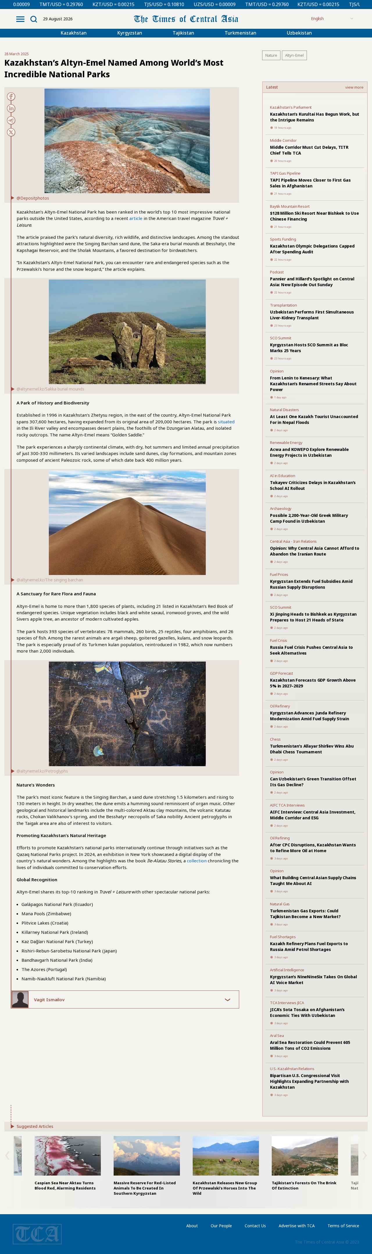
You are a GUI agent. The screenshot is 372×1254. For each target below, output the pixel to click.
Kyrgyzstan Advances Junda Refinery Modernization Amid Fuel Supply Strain (309, 715)
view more (354, 87)
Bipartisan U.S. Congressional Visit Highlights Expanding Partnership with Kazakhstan (309, 1081)
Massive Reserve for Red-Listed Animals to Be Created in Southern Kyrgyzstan (145, 1188)
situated (226, 421)
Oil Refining (280, 838)
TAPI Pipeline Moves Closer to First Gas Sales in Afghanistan (310, 183)
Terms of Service (343, 1225)
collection (197, 861)
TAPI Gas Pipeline (285, 173)
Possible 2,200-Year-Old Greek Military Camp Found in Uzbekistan (309, 518)
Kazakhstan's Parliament (291, 107)
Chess (275, 739)
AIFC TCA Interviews (287, 805)
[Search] (33, 19)
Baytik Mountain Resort (289, 206)
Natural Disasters (284, 409)
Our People (221, 1225)
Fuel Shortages (283, 936)
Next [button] (365, 1155)
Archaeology (280, 508)
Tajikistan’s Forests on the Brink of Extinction (304, 1185)
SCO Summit (280, 338)
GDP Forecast (281, 673)
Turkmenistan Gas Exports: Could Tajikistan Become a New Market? (305, 913)
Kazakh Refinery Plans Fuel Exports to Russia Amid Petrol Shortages (309, 946)
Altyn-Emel (294, 55)
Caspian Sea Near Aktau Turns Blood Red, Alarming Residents (65, 1185)
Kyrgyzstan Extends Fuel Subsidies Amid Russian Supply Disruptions (311, 584)
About (192, 1225)
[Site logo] (186, 18)
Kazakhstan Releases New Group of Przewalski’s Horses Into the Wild (225, 1188)
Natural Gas (280, 904)
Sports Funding (283, 239)
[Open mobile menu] (20, 19)
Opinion (277, 371)
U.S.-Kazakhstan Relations (292, 1068)
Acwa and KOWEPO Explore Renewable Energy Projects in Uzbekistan (309, 452)
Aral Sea (277, 1035)
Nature (271, 55)
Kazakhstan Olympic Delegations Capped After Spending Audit (312, 249)
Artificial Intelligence (287, 969)
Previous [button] (7, 1156)
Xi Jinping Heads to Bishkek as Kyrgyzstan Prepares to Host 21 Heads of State (313, 617)
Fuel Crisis (278, 640)
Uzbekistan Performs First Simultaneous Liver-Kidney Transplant (312, 314)
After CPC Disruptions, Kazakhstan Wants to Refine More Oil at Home (313, 847)
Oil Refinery (280, 706)
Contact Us (255, 1225)
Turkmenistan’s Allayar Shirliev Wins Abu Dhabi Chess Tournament (311, 749)
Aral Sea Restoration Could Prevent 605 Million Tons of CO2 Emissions (310, 1045)
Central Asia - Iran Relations (293, 541)
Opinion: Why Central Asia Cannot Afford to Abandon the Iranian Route (314, 551)
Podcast (277, 272)
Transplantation (283, 305)
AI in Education (282, 475)
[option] (225, 1166)
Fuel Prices (279, 574)
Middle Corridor (283, 140)
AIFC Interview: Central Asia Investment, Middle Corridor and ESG (312, 815)
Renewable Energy (286, 442)
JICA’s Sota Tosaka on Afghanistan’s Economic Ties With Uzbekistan (307, 1012)
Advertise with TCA (297, 1225)
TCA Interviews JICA (287, 1002)
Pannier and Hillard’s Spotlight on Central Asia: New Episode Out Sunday (312, 281)
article (135, 218)
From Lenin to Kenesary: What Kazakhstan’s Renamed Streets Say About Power (313, 383)
